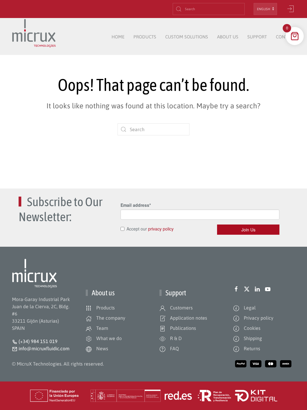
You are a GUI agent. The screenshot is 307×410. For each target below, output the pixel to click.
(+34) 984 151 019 (38, 341)
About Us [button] (227, 36)
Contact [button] (285, 36)
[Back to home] (34, 37)
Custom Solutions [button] (186, 36)
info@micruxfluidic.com (43, 348)
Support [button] (257, 36)
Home (118, 36)
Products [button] (144, 36)
